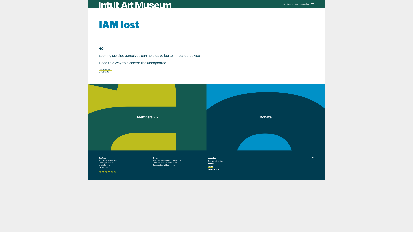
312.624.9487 (104, 168)
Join (296, 4)
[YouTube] (109, 172)
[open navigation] (312, 4)
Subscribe (305, 4)
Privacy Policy (213, 169)
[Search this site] (284, 4)
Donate (290, 4)
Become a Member (215, 161)
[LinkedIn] (112, 172)
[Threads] (106, 172)
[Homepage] (135, 5)
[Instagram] (100, 172)
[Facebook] (103, 172)
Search (210, 166)
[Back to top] (313, 165)
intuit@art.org (104, 165)
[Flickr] (115, 172)
